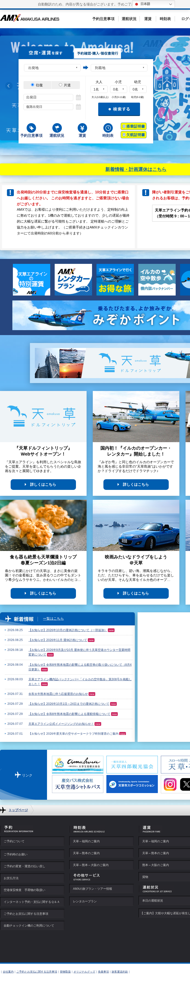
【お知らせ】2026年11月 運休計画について (57, 640)
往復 (39, 85)
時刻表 (165, 19)
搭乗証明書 (135, 126)
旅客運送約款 (120, 971)
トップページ (18, 810)
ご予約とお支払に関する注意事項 (36, 971)
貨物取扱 (65, 971)
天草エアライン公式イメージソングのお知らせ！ (61, 724)
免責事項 (103, 971)
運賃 (148, 19)
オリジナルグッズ (84, 971)
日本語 (145, 4)
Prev (9, 86)
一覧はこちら (53, 618)
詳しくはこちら (43, 484)
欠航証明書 (135, 135)
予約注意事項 (103, 19)
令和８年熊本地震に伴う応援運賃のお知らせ (58, 694)
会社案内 (8, 971)
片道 (67, 85)
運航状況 (129, 19)
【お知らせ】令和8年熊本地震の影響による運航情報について (69, 714)
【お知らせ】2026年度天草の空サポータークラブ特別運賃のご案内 (73, 733)
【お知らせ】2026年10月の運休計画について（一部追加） (67, 630)
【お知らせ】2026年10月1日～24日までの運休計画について (68, 704)
